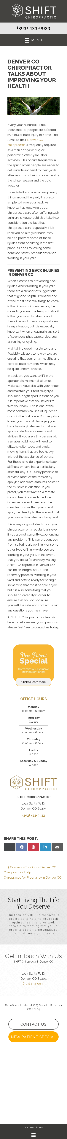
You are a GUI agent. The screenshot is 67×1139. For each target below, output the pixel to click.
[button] (33, 1024)
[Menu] (33, 1135)
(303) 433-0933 (33, 28)
